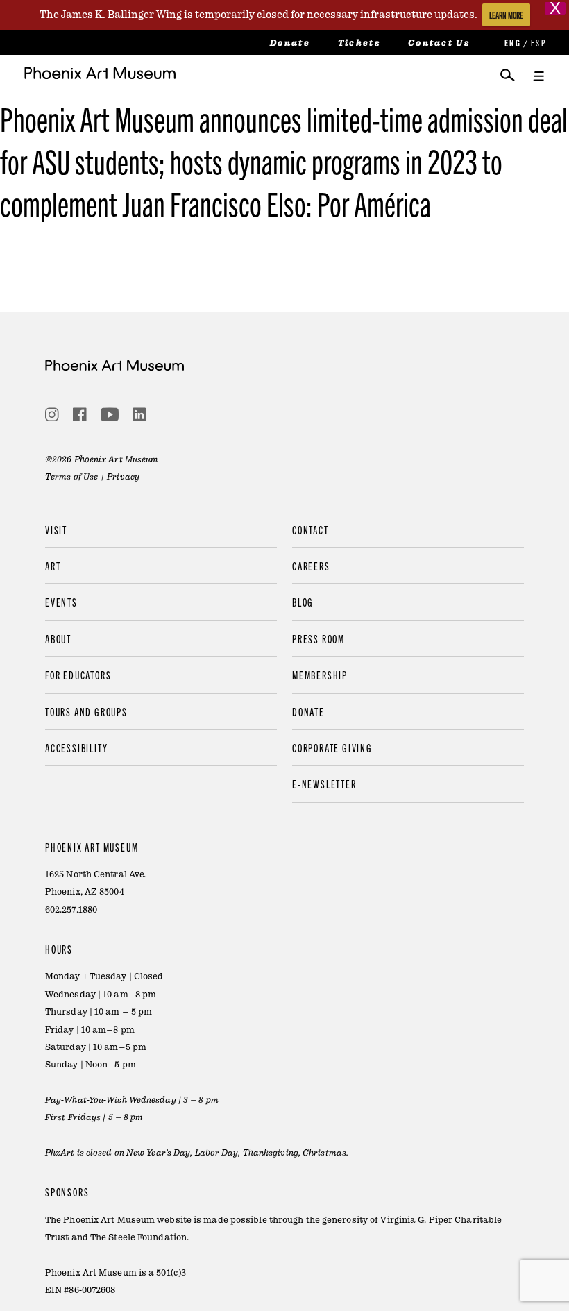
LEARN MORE (506, 15)
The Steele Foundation (138, 1237)
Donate (290, 43)
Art (52, 566)
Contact (310, 529)
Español (538, 42)
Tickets (359, 43)
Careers (311, 566)
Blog (303, 602)
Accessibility (76, 747)
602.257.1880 (71, 909)
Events (61, 602)
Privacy (123, 476)
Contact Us (439, 43)
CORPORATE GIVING (332, 747)
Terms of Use (71, 476)
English (511, 42)
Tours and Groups (86, 711)
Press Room (318, 638)
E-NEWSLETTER (324, 783)
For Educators (78, 675)
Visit (56, 529)
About (58, 638)
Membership (320, 675)
